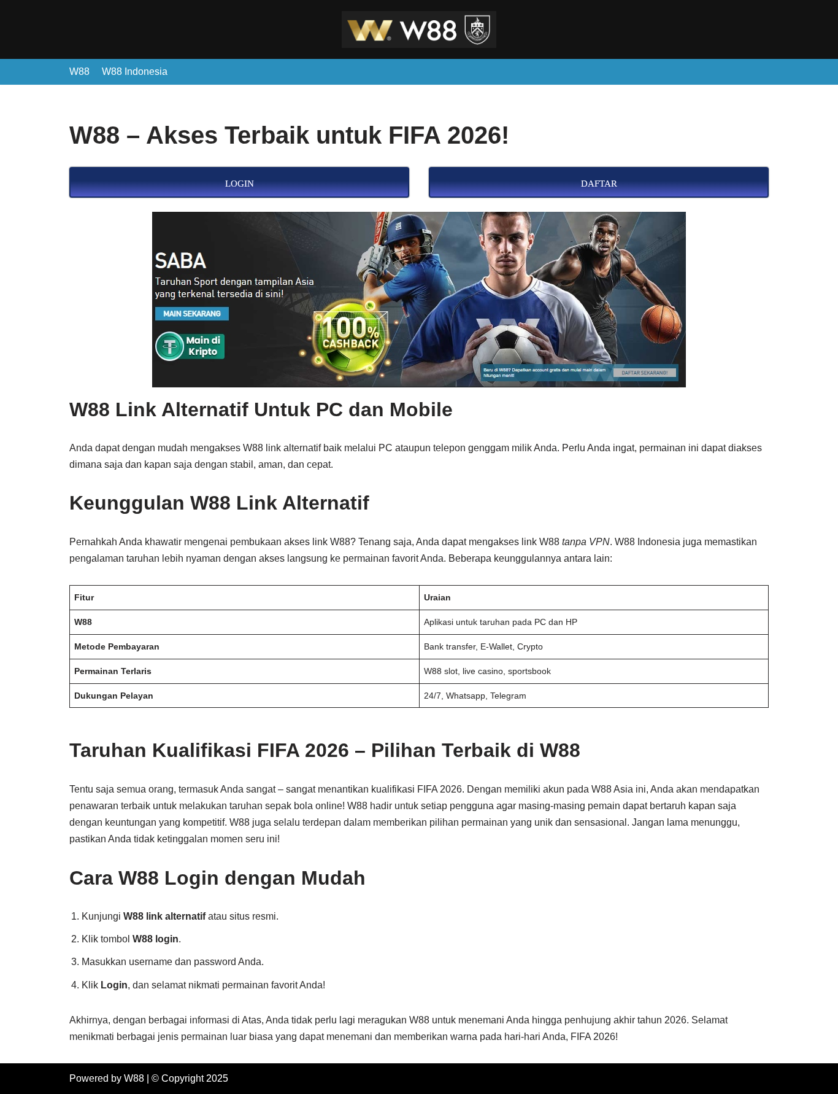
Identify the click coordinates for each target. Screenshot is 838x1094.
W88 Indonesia (134, 71)
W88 (79, 71)
